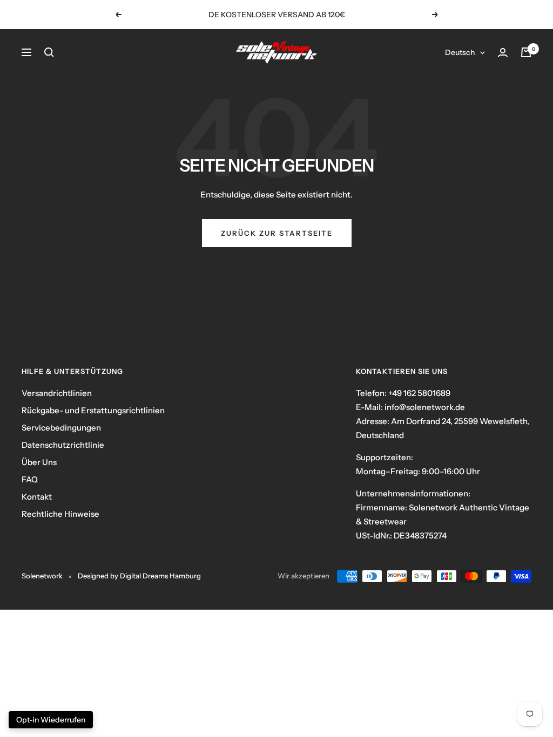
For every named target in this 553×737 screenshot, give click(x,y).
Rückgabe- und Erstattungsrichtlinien (93, 410)
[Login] (503, 52)
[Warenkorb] (526, 52)
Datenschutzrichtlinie (63, 445)
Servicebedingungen (61, 427)
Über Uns (39, 462)
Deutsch (460, 52)
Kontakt (37, 497)
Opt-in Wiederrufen (50, 720)
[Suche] (49, 52)
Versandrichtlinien (57, 393)
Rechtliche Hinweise (60, 514)
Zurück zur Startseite (277, 233)
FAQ (30, 479)
